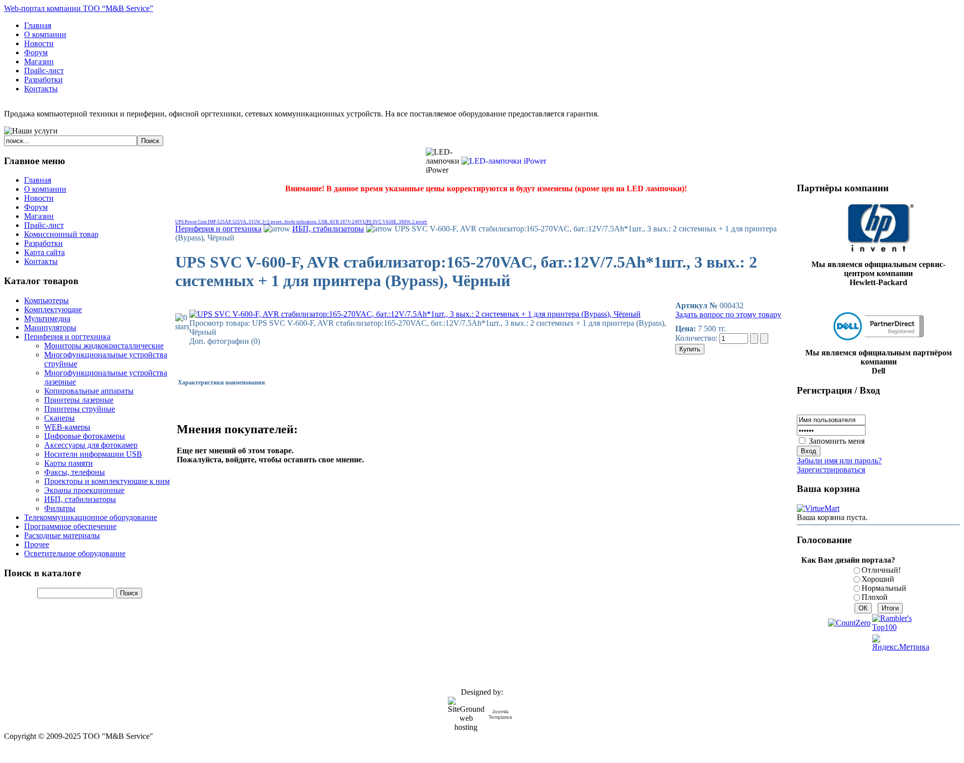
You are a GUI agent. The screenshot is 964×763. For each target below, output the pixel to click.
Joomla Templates (500, 714)
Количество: (697, 338)
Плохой (875, 597)
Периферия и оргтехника (218, 228)
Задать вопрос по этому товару (728, 314)
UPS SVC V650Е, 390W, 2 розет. (395, 221)
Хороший (878, 579)
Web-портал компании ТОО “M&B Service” (78, 8)
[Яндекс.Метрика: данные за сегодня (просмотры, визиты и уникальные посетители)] (900, 643)
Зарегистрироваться (831, 469)
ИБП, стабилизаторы (328, 228)
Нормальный (884, 588)
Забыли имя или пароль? (839, 460)
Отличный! (881, 570)
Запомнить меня (837, 441)
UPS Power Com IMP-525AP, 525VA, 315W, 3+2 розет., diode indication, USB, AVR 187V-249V (269, 221)
